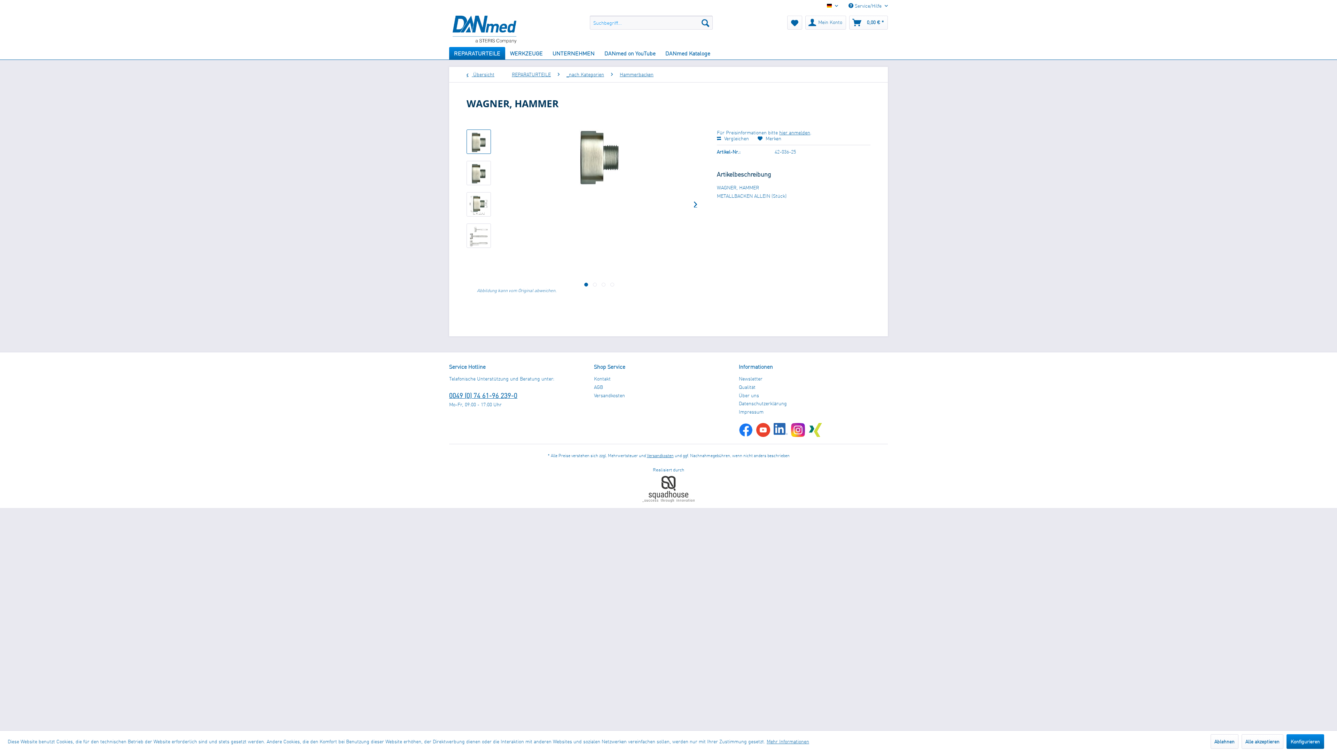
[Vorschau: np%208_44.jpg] (479, 173)
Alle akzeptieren (1262, 741)
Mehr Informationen (788, 741)
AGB (598, 387)
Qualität (747, 387)
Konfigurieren (1305, 741)
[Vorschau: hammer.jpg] (479, 236)
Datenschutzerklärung (763, 403)
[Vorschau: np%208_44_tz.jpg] (479, 204)
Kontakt (602, 379)
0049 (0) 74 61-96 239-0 (483, 395)
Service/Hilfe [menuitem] (868, 6)
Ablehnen (1224, 741)
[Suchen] (705, 23)
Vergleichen (736, 138)
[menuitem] (651, 23)
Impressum (751, 412)
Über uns (749, 395)
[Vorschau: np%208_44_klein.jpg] (479, 142)
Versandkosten (609, 395)
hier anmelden (794, 132)
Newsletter (751, 379)
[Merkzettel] (794, 23)
